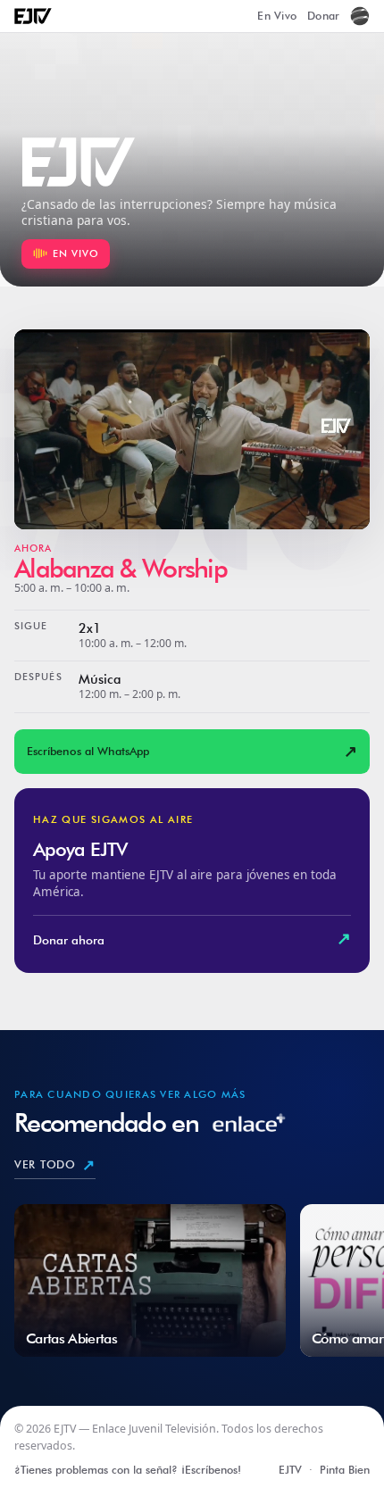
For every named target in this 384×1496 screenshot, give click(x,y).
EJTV (290, 1469)
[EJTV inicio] (33, 16)
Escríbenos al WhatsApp (192, 751)
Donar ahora (192, 938)
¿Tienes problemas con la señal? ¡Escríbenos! (127, 1469)
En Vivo (276, 15)
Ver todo (55, 1165)
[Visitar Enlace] (360, 16)
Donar (323, 15)
